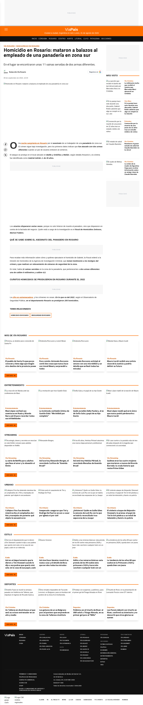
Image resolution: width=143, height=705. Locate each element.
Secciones (106, 39)
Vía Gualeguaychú (87, 661)
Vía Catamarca (65, 643)
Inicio (34, 39)
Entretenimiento (106, 656)
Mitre (64, 700)
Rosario (53, 39)
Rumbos (124, 649)
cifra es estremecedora (22, 297)
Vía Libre (124, 646)
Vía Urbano (125, 637)
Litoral (78, 39)
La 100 (71, 700)
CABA (21, 643)
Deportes (104, 659)
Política (103, 647)
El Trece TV (55, 700)
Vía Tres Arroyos (45, 646)
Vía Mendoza (64, 650)
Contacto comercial (27, 680)
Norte (70, 39)
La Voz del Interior (112, 700)
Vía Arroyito (44, 640)
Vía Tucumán (64, 640)
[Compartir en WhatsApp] (5, 149)
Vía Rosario (9, 46)
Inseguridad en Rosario (27, 46)
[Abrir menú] (24, 29)
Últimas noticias (106, 644)
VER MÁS (9, 375)
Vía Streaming (126, 640)
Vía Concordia (85, 658)
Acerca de (23, 683)
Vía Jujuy (63, 637)
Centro (61, 39)
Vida (102, 664)
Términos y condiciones (28, 674)
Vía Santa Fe (84, 649)
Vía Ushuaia (104, 637)
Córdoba (43, 39)
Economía (104, 650)
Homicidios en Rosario (20, 315)
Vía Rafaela (84, 652)
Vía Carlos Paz (44, 637)
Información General (108, 653)
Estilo (102, 662)
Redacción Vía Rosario (17, 72)
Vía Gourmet (125, 643)
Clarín (41, 700)
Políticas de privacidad (28, 677)
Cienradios (88, 700)
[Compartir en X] (5, 155)
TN (47, 700)
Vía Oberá (83, 646)
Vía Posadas (84, 637)
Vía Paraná (84, 655)
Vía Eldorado (85, 640)
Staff (21, 685)
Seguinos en (93, 72)
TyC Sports (98, 700)
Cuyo (85, 39)
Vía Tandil (43, 643)
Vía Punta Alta (44, 649)
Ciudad (78, 700)
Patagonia (95, 39)
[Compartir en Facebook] (5, 144)
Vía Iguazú (84, 643)
